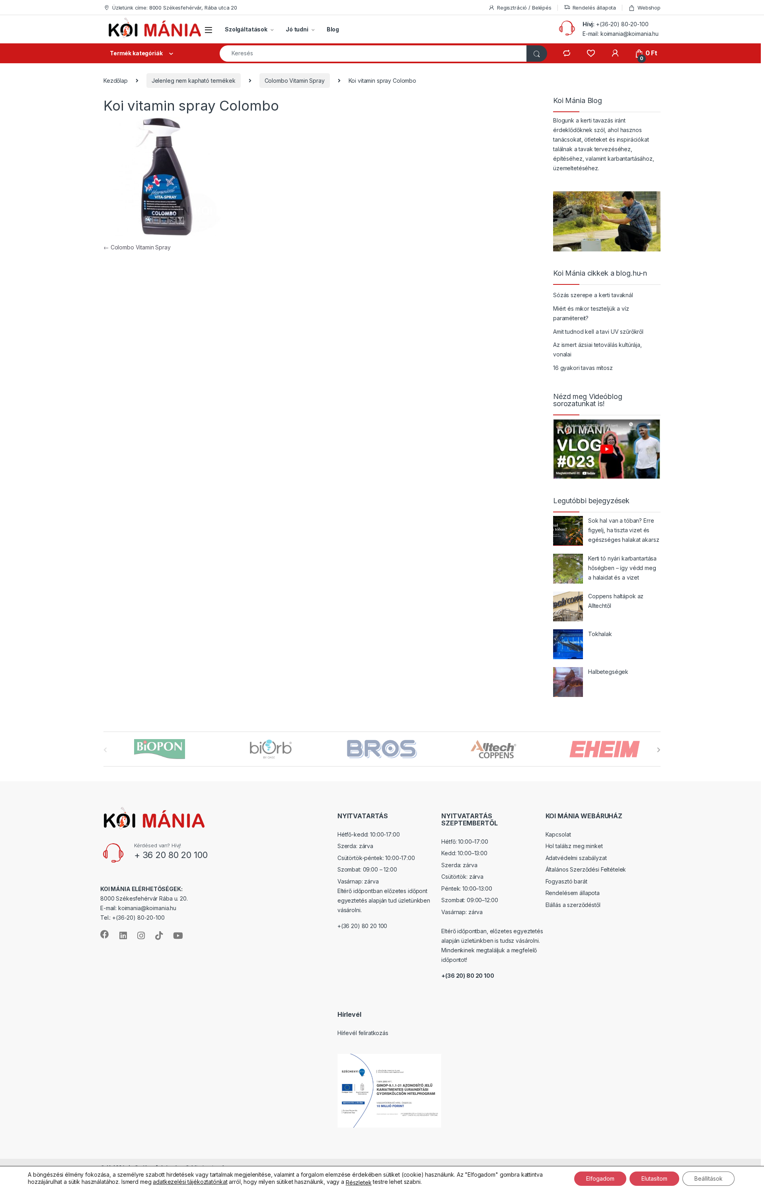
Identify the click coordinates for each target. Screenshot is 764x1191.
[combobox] (373, 53)
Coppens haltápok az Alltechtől (615, 601)
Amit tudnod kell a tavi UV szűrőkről (598, 331)
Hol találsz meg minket (574, 846)
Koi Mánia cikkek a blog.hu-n (600, 273)
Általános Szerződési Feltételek (586, 869)
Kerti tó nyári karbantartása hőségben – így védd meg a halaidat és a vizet (622, 568)
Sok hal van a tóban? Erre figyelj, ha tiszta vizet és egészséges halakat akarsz (623, 530)
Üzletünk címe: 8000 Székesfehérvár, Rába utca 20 (174, 7)
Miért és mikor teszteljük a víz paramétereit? (591, 313)
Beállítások (708, 1178)
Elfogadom (600, 1178)
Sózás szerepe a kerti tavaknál (593, 295)
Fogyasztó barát (566, 881)
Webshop (649, 7)
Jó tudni (297, 29)
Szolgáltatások (246, 29)
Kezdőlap (115, 80)
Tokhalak (600, 634)
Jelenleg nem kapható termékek (194, 80)
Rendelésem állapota (573, 892)
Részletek (359, 1182)
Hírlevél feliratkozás (362, 1032)
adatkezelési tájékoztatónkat (190, 1181)
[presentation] (659, 750)
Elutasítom (654, 1178)
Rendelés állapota (594, 7)
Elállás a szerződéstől (573, 904)
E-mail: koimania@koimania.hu (621, 33)
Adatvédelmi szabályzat (576, 857)
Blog (333, 29)
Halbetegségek (608, 671)
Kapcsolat (558, 834)
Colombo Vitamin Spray (295, 80)
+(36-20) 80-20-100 (622, 24)
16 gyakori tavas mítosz (583, 367)
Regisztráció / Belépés (524, 7)
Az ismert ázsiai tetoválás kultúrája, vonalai (597, 349)
